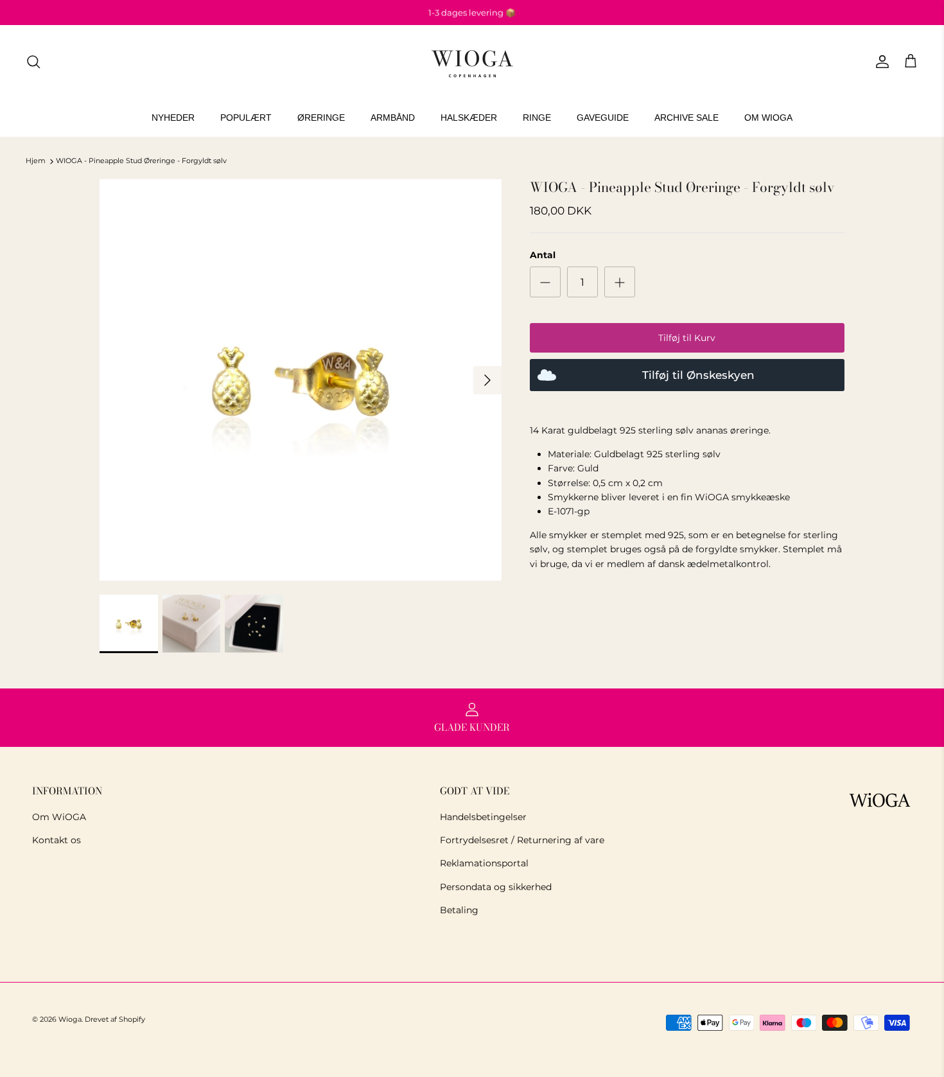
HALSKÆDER (469, 117)
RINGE (537, 117)
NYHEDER (173, 117)
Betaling (459, 910)
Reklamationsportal (484, 863)
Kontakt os (56, 840)
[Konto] (880, 61)
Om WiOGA (59, 817)
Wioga (70, 1019)
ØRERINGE (321, 117)
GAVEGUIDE (603, 117)
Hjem (36, 161)
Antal (542, 255)
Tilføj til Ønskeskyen (698, 375)
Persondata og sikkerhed (496, 887)
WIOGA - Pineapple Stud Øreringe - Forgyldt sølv (141, 161)
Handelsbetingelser (483, 817)
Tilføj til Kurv (686, 338)
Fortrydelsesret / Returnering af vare (522, 840)
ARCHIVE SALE (686, 117)
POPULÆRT (246, 117)
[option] (301, 380)
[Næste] (487, 380)
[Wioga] (472, 62)
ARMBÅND (393, 117)
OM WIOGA (768, 117)
